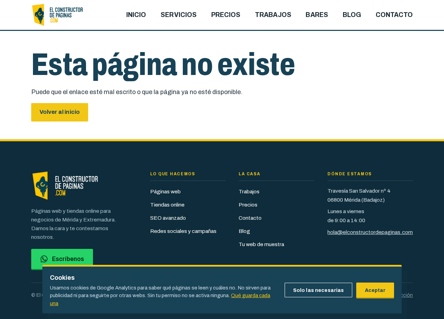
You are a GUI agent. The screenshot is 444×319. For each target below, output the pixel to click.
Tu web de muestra (261, 244)
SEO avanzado (168, 218)
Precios (248, 205)
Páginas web (165, 191)
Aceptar (375, 290)
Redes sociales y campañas (183, 231)
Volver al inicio (60, 112)
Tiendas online (167, 205)
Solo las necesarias (318, 290)
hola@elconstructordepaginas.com (370, 232)
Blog (244, 231)
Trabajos (249, 191)
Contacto (250, 218)
